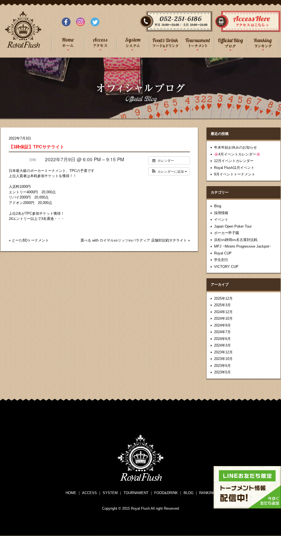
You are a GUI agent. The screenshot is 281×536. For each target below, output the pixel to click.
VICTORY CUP (226, 267)
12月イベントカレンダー (234, 161)
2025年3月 (222, 305)
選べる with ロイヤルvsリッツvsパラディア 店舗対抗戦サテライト (133, 240)
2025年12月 (223, 298)
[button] (169, 171)
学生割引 (221, 260)
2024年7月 (222, 332)
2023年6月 (222, 366)
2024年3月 (222, 345)
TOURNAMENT (135, 493)
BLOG (188, 493)
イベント (221, 219)
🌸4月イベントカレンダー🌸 (237, 154)
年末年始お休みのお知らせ (235, 147)
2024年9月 (222, 325)
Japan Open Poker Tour (233, 226)
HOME (71, 493)
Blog (217, 206)
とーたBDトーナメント (30, 240)
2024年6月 (222, 339)
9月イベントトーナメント (234, 174)
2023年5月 (222, 372)
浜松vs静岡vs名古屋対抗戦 (235, 240)
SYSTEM (110, 493)
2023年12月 (223, 352)
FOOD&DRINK (166, 493)
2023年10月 (223, 359)
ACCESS (89, 493)
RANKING (207, 493)
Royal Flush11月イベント (234, 168)
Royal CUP (223, 253)
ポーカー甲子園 (226, 233)
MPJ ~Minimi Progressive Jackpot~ (242, 246)
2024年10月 (223, 318)
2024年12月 (223, 312)
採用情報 (221, 213)
